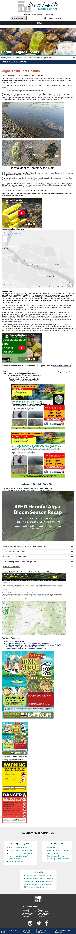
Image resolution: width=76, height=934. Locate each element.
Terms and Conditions (16, 861)
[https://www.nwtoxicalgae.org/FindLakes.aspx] (34, 634)
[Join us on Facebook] (47, 923)
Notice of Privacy (15, 859)
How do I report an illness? (18, 856)
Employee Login (56, 18)
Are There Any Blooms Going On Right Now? (20, 562)
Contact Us (48, 14)
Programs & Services (10, 57)
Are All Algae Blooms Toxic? (14, 551)
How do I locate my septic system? (21, 853)
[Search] (45, 18)
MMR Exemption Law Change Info (36, 887)
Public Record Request (55, 856)
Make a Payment (36, 14)
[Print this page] (74, 57)
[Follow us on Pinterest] (30, 923)
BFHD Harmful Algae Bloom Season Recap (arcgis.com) (31, 490)
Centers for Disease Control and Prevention (39, 878)
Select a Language (18, 18)
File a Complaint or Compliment (58, 850)
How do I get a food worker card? (58, 859)
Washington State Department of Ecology (38, 881)
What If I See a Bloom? (11, 567)
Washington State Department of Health (38, 876)
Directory (26, 14)
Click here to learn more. (62, 366)
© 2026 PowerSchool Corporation (62, 931)
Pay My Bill (51, 847)
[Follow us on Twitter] (39, 923)
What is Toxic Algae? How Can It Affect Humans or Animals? (25, 546)
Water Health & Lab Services (27, 57)
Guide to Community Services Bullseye (38, 884)
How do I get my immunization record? (22, 850)
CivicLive (41, 932)
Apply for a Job (52, 853)
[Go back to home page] (38, 6)
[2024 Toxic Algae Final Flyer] (15, 755)
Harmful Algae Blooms (14, 62)
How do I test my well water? (19, 847)
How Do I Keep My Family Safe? (15, 556)
